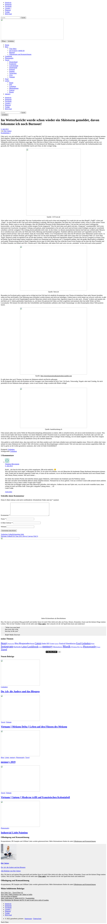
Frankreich (12, 64)
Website (3, 527)
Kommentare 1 (6, 133)
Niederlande (13, 67)
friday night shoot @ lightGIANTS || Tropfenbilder (17, 898)
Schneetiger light (12, 534)
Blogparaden (24, 643)
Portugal (12, 69)
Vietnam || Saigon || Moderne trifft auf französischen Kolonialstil (35, 797)
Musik (67, 646)
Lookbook (8, 56)
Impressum (28, 918)
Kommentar (5, 515)
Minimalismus (13, 88)
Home (7, 45)
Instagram (8, 4)
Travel (7, 60)
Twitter (7, 12)
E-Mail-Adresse (7, 523)
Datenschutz (37, 918)
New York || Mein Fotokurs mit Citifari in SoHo (16, 894)
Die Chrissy (8, 131)
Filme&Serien (71, 643)
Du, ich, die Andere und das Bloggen (20, 691)
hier (31, 142)
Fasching (56, 643)
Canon (38, 643)
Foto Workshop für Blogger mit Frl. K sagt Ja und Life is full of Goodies (25, 900)
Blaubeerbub (11, 643)
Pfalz (81, 647)
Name (3, 519)
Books (32, 643)
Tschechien (13, 73)
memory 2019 (8, 762)
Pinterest (8, 10)
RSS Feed (8, 14)
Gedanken (12, 86)
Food (6, 79)
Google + (8, 8)
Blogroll (12, 52)
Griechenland (13, 66)
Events (52, 643)
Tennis (98, 647)
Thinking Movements (12, 464)
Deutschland (13, 62)
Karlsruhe (17, 647)
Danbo (44, 643)
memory (7, 94)
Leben (7, 81)
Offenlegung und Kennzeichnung (20, 54)
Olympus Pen (75, 647)
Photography (9, 58)
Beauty (11, 92)
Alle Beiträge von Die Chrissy (11, 871)
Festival (11, 90)
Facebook (8, 6)
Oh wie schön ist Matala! (9, 896)
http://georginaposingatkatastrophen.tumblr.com (56, 376)
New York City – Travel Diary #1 (12, 892)
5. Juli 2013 (5, 129)
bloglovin (8, 2)
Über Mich (12, 49)
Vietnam (12, 77)
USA (11, 75)
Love (40, 647)
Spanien (12, 71)
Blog (6, 47)
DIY (10, 84)
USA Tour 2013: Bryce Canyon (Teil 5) (19, 536)
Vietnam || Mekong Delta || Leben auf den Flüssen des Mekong (34, 726)
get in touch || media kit (16, 50)
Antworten (8, 492)
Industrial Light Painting (14, 832)
